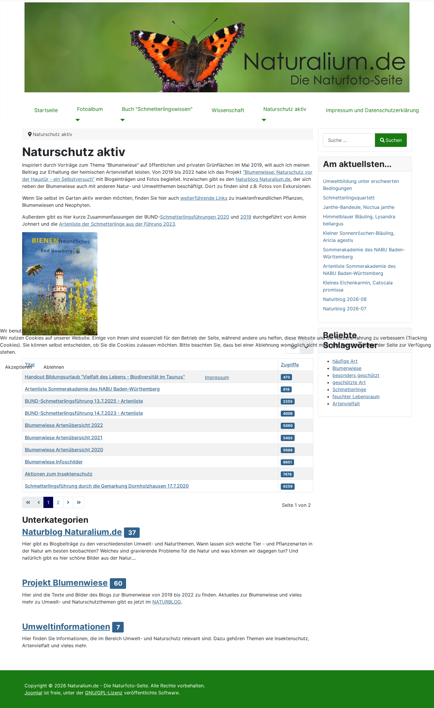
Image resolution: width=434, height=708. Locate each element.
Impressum (217, 377)
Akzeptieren (18, 367)
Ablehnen (53, 367)
